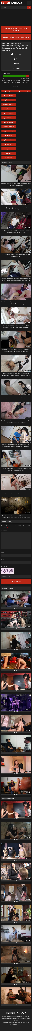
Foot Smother (9, 113)
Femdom (9, 108)
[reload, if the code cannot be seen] (7, 574)
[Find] (29, 7)
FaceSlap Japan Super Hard (10, 157)
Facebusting (9, 100)
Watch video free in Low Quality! (17, 37)
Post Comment (16, 581)
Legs (9, 148)
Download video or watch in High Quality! (17, 29)
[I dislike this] (20, 54)
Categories (9, 91)
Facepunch (9, 144)
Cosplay (9, 153)
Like (15, 54)
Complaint (17, 68)
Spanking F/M (9, 117)
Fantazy (11, 2)
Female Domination (9, 104)
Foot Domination (9, 140)
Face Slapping (9, 95)
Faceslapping (24, 91)
